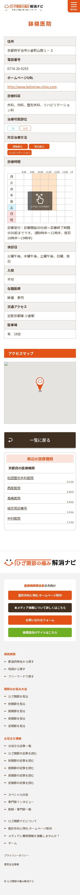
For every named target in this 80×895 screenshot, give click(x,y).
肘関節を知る (16, 704)
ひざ (25, 128)
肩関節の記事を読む (21, 775)
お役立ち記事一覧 (19, 746)
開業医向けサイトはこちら (40, 632)
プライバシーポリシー (16, 855)
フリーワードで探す (21, 676)
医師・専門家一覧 (19, 809)
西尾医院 (40, 489)
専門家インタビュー (21, 802)
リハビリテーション (19, 152)
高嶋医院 (40, 499)
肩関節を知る (16, 718)
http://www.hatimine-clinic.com (32, 86)
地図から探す (16, 669)
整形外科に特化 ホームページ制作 (40, 595)
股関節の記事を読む (21, 768)
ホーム (12, 843)
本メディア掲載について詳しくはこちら (40, 608)
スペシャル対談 (18, 794)
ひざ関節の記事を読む (22, 753)
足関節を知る (16, 726)
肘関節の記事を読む (21, 760)
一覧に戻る (40, 440)
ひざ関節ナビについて (22, 821)
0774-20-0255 (17, 68)
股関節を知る (16, 711)
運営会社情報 (11, 864)
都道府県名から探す (21, 661)
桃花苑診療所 (40, 510)
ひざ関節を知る (18, 696)
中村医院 (40, 520)
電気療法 (39, 146)
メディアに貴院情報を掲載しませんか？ (34, 836)
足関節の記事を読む (21, 783)
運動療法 (18, 146)
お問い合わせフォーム (40, 620)
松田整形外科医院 (40, 479)
